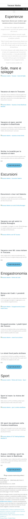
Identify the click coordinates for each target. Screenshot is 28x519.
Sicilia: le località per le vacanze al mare (11, 152)
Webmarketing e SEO (5, 514)
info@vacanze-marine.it (6, 501)
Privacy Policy (3, 518)
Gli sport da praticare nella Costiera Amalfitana (12, 424)
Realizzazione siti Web (18, 514)
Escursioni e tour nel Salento (13, 194)
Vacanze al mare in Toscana (13, 92)
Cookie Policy (11, 518)
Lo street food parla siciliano (13, 353)
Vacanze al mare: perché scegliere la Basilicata (11, 123)
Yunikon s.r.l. (3, 516)
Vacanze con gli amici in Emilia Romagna (11, 222)
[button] (24, 9)
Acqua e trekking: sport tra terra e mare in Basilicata (12, 455)
